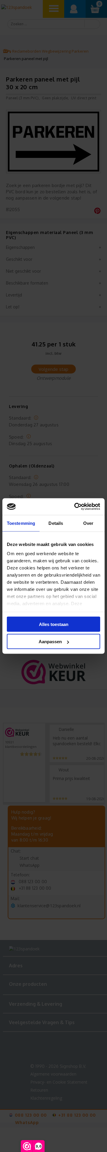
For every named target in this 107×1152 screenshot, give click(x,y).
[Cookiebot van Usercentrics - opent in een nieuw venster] (75, 507)
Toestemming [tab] (21, 522)
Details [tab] (55, 522)
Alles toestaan (53, 624)
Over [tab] (88, 522)
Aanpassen (50, 641)
